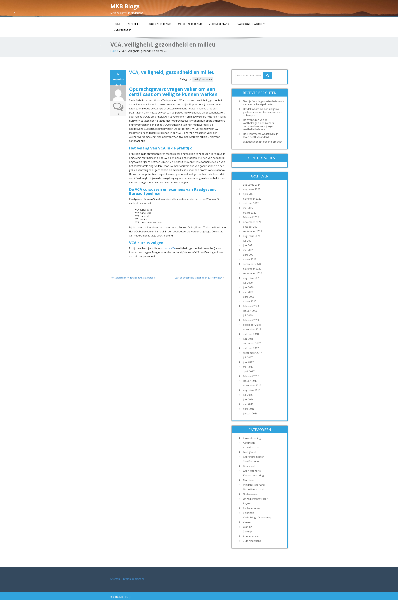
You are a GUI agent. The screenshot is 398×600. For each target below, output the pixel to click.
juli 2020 (248, 282)
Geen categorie (252, 470)
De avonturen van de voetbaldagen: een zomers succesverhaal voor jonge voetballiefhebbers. (258, 124)
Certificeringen (251, 461)
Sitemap (115, 579)
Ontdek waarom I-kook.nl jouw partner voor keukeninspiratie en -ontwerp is (263, 112)
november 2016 (252, 385)
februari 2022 (251, 217)
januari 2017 (250, 380)
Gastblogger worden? (251, 23)
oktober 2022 (251, 203)
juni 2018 (248, 338)
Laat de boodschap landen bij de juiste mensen (198, 277)
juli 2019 (248, 315)
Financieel (249, 466)
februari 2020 (251, 306)
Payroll (247, 503)
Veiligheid (248, 512)
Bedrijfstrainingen (203, 79)
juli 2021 (248, 240)
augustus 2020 (251, 278)
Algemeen (134, 23)
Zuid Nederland (219, 23)
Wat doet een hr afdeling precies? (262, 141)
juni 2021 (248, 245)
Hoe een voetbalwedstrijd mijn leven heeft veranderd (260, 135)
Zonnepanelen (251, 536)
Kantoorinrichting (253, 475)
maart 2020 (249, 301)
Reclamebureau (252, 508)
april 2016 (249, 408)
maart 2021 (249, 259)
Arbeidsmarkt (251, 447)
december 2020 (252, 264)
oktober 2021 (251, 226)
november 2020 (252, 268)
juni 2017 (248, 362)
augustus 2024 (251, 184)
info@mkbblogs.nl (133, 579)
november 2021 (252, 222)
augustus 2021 (251, 236)
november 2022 (252, 198)
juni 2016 (248, 399)
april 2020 (249, 296)
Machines (248, 480)
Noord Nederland (159, 23)
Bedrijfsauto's (251, 452)
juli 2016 (248, 394)
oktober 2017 (251, 348)
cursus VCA (169, 248)
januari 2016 (250, 413)
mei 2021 (248, 250)
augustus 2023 (251, 189)
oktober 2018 (251, 334)
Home (117, 23)
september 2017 (252, 352)
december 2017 (252, 343)
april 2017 (249, 371)
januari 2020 (250, 310)
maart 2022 (249, 212)
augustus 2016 (251, 390)
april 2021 (249, 254)
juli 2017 (248, 357)
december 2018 (252, 324)
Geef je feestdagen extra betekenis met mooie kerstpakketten (263, 103)
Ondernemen (250, 494)
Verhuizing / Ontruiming (257, 517)
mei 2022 (248, 208)
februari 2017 (251, 376)
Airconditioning (252, 438)
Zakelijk (247, 531)
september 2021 (252, 231)
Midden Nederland (190, 23)
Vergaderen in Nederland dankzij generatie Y (134, 277)
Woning (247, 526)
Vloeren (247, 522)
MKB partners (122, 30)
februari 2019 (251, 320)
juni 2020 (248, 287)
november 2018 (252, 329)
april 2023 (249, 194)
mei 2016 (248, 404)
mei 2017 (248, 366)
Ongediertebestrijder (255, 498)
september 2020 (252, 273)
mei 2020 (248, 292)
